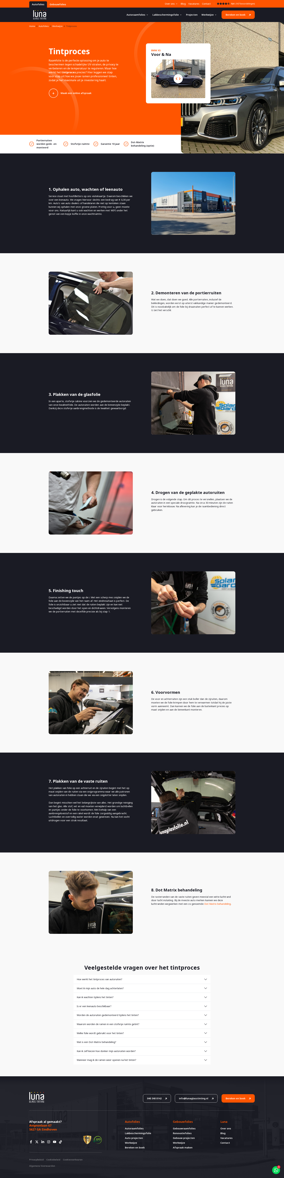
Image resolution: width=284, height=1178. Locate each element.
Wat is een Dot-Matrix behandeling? (96, 1042)
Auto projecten (134, 1138)
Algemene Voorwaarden (42, 1165)
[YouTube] (55, 1141)
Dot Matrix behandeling (217, 903)
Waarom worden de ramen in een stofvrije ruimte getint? (108, 1024)
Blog (183, 3)
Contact (206, 3)
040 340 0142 (154, 1098)
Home (32, 26)
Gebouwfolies (58, 4)
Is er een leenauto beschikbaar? (94, 1006)
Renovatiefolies (182, 1133)
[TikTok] (61, 1141)
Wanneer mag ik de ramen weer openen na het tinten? (106, 1059)
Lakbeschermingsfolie (166, 14)
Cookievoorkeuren (73, 1159)
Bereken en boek (235, 14)
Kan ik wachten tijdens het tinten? (95, 997)
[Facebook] (32, 1141)
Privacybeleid (36, 1159)
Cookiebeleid (53, 1159)
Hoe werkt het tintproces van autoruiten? (99, 979)
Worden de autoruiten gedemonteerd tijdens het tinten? (108, 1015)
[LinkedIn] (43, 1141)
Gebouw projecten (184, 1138)
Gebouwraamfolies (184, 1128)
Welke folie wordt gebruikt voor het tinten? (100, 1033)
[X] (37, 1141)
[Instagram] (49, 1141)
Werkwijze (207, 14)
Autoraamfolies (136, 14)
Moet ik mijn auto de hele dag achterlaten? (100, 988)
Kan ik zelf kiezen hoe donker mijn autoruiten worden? (106, 1051)
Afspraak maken (182, 1147)
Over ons (170, 3)
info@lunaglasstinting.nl (193, 1098)
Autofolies (38, 4)
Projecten (192, 14)
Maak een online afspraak (76, 93)
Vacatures (193, 3)
